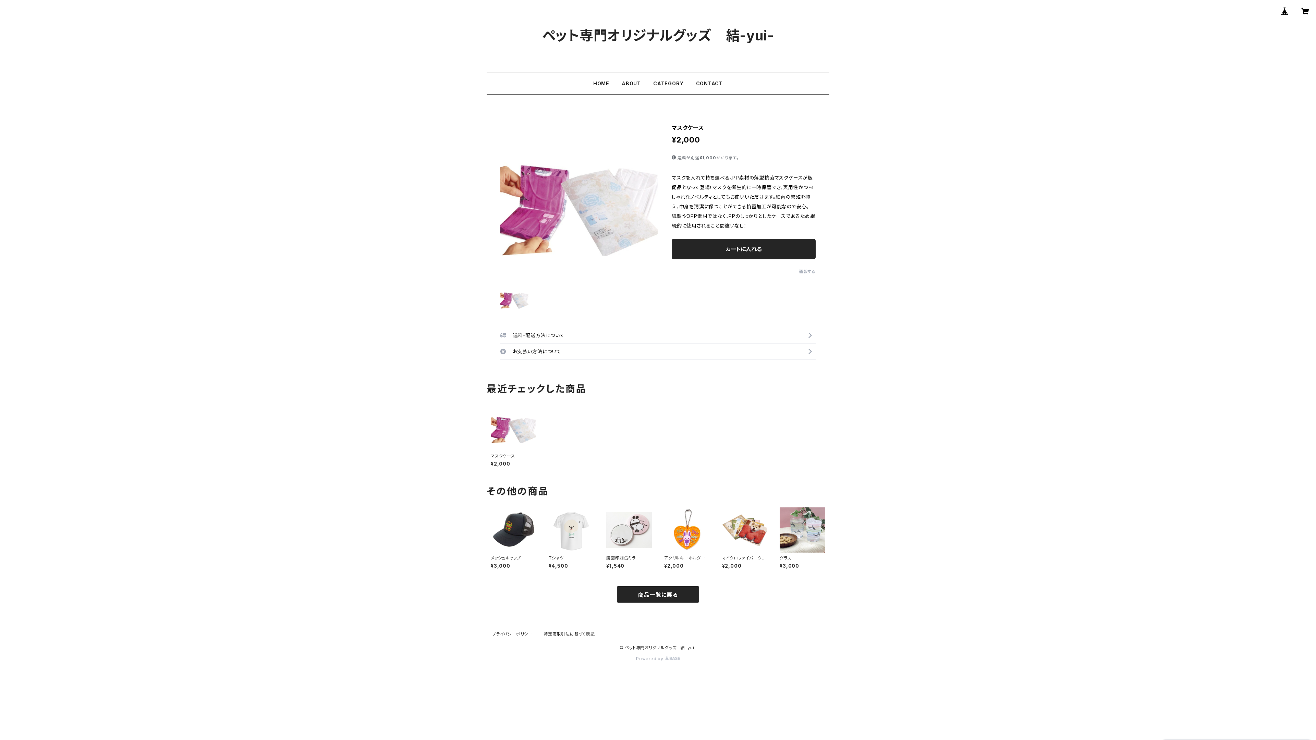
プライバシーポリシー (512, 634)
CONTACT (709, 83)
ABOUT (631, 83)
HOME (601, 83)
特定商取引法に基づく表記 (569, 634)
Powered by (650, 658)
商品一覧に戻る (658, 594)
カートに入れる (744, 249)
